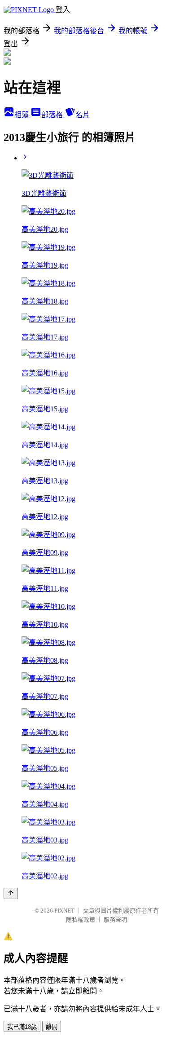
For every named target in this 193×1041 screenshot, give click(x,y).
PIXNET (64, 910)
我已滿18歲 (22, 1026)
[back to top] (11, 893)
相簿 (22, 115)
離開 (51, 1026)
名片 (82, 115)
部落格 (53, 115)
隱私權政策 (80, 919)
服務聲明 (115, 919)
